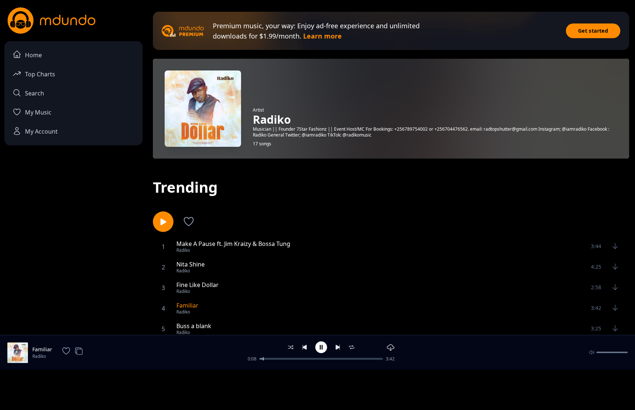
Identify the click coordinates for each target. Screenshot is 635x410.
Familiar (42, 349)
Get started (593, 30)
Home (33, 55)
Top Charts (40, 74)
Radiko (39, 356)
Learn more (322, 36)
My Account (41, 131)
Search (34, 93)
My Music (38, 112)
